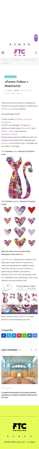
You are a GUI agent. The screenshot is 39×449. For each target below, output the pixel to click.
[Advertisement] (19, 20)
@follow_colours (23, 119)
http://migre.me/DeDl (9, 134)
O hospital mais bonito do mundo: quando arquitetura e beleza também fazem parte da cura (19, 394)
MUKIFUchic (6, 109)
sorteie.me (5, 143)
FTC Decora (6, 388)
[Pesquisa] (36, 52)
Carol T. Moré (13, 90)
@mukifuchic (6, 122)
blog (14, 274)
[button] (32, 350)
